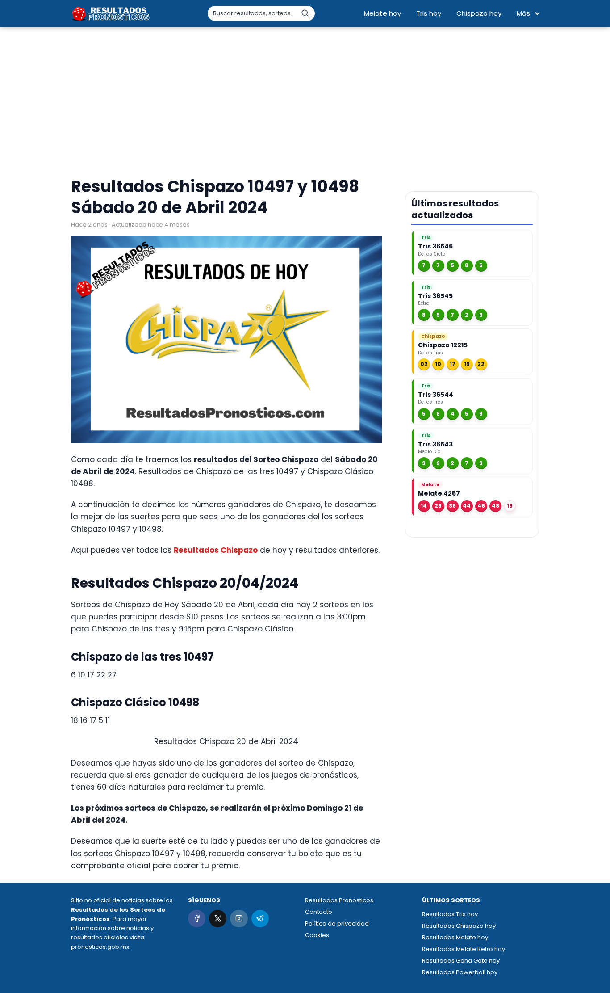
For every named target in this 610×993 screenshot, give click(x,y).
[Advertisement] (305, 102)
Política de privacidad (337, 923)
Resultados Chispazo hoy (459, 925)
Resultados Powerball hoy (459, 972)
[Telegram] (260, 918)
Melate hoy (382, 13)
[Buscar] (305, 13)
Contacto (318, 912)
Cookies (317, 935)
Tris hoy (428, 13)
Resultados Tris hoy (450, 914)
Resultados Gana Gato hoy (461, 960)
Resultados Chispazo (216, 550)
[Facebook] (196, 918)
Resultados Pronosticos (339, 900)
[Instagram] (238, 918)
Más (523, 13)
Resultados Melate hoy (455, 937)
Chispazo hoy (478, 13)
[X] (217, 918)
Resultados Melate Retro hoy (463, 949)
